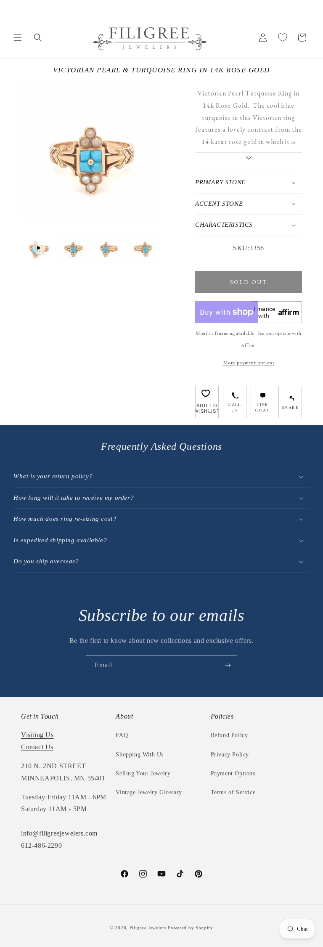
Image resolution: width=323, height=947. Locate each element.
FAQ (122, 735)
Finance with (276, 312)
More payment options (249, 362)
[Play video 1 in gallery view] (38, 247)
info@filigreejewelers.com (59, 833)
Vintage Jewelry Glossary (149, 792)
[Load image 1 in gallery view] (73, 247)
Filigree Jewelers (148, 927)
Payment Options (233, 773)
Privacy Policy (230, 754)
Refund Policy (229, 735)
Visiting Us (37, 734)
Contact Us (37, 747)
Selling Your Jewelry (143, 773)
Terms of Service (233, 792)
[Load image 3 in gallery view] (143, 247)
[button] (17, 37)
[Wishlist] (282, 37)
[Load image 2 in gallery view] (108, 247)
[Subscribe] (227, 665)
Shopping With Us (140, 754)
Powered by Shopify (190, 927)
